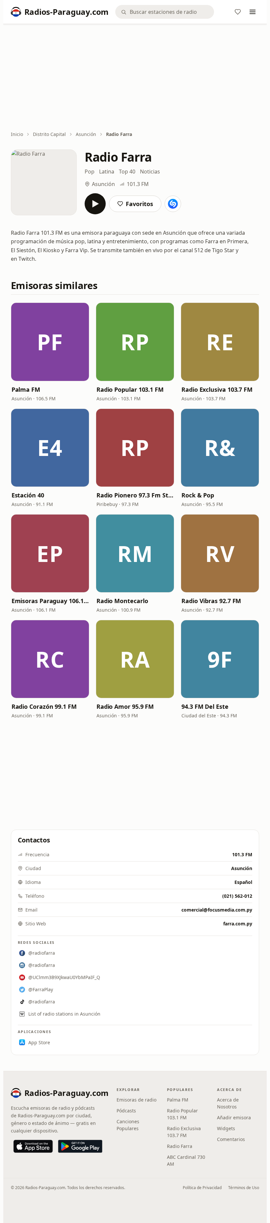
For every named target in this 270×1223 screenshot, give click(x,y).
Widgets (226, 1128)
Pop (89, 171)
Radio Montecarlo (122, 601)
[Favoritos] (238, 12)
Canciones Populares (128, 1124)
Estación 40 (28, 495)
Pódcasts (126, 1110)
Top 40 (127, 171)
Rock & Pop (197, 495)
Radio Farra (179, 1146)
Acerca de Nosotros (228, 1103)
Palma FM (26, 389)
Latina (106, 171)
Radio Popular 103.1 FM (130, 389)
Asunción (86, 134)
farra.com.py (237, 923)
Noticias (150, 171)
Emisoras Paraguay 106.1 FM (50, 601)
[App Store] (33, 1146)
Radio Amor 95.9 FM (125, 706)
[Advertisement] (135, 78)
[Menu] (252, 11)
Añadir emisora (234, 1117)
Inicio (17, 134)
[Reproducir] (95, 203)
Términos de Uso (243, 1187)
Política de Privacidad (202, 1187)
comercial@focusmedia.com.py (216, 910)
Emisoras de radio (136, 1100)
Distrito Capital (49, 134)
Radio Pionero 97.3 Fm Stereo (135, 495)
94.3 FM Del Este (205, 706)
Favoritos (139, 204)
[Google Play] (80, 1146)
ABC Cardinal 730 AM (186, 1160)
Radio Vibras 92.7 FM (211, 601)
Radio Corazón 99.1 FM (44, 706)
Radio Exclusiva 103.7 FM (217, 389)
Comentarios (231, 1139)
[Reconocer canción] (173, 204)
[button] (50, 342)
